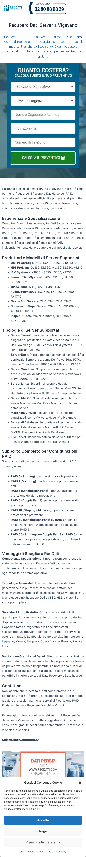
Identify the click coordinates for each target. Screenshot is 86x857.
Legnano (8, 641)
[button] (80, 783)
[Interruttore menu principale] (78, 8)
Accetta (43, 820)
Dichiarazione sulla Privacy (51, 851)
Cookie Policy (26, 851)
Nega (43, 831)
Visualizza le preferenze (43, 842)
